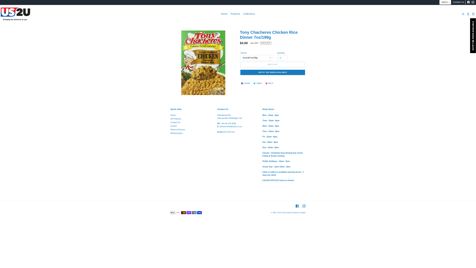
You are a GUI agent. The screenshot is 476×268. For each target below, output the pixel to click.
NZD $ (444, 2)
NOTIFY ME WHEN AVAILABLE (272, 72)
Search (173, 126)
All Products (175, 119)
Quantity (281, 53)
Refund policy (176, 133)
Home (173, 115)
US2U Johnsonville (284, 213)
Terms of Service (177, 130)
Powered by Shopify (298, 213)
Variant (243, 53)
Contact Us (175, 122)
